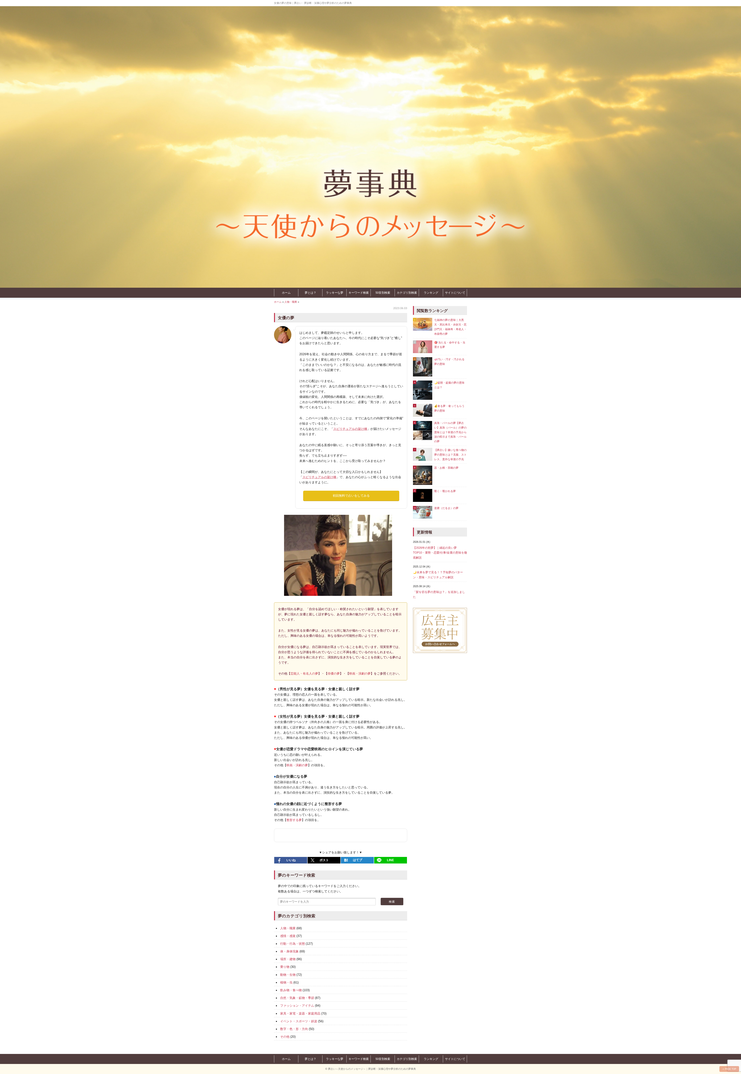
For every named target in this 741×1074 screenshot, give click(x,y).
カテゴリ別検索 (407, 292)
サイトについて (455, 292)
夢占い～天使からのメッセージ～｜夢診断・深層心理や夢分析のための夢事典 (372, 1068)
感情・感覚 (288, 936)
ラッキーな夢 (334, 292)
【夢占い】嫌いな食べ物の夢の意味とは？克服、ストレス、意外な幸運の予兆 (450, 454)
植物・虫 (286, 982)
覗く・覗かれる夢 (445, 491)
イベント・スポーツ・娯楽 (298, 1021)
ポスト (324, 860)
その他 (284, 1036)
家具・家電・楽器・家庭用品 (300, 1013)
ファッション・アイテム (297, 1005)
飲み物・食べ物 (291, 990)
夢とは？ (310, 292)
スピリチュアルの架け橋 (350, 428)
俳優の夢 (333, 673)
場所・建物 (288, 959)
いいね (291, 860)
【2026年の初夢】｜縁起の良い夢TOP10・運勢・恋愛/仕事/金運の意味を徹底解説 (440, 552)
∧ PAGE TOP (729, 1069)
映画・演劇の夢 (360, 673)
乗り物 (284, 966)
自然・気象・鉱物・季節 (297, 998)
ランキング (431, 292)
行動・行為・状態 (292, 943)
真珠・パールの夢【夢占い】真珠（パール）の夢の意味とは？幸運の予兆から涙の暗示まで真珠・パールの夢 (450, 432)
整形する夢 (294, 820)
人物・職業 (290, 301)
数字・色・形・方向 (294, 1029)
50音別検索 (383, 292)
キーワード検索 (359, 292)
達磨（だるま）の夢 (446, 508)
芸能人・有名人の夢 (304, 673)
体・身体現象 (289, 951)
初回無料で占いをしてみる (351, 495)
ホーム (286, 292)
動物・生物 (288, 974)
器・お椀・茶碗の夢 (446, 467)
